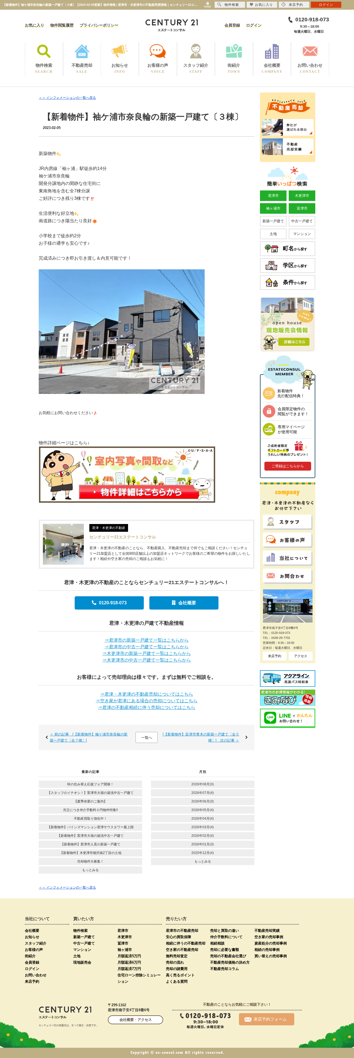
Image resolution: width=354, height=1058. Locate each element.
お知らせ (32, 937)
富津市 (302, 208)
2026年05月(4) (202, 810)
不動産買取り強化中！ (90, 818)
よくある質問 (177, 981)
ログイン (254, 25)
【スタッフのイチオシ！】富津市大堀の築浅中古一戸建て (90, 793)
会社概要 (187, 602)
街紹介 (30, 956)
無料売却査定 (177, 956)
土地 (273, 234)
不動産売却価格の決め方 (230, 962)
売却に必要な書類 (224, 950)
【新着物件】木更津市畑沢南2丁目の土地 (90, 853)
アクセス (300, 656)
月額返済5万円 (129, 956)
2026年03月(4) (202, 827)
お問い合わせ (35, 975)
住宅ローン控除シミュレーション (139, 978)
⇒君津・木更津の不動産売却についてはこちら (146, 694)
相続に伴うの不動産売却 (185, 943)
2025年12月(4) (202, 853)
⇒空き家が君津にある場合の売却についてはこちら (146, 700)
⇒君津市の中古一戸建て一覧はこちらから (147, 646)
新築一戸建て (273, 221)
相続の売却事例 (267, 950)
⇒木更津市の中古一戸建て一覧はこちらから (146, 660)
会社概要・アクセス (135, 1020)
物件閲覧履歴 (62, 25)
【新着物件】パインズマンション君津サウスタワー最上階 (90, 827)
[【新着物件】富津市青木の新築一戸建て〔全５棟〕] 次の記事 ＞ (201, 737)
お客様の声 (34, 950)
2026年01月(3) (202, 844)
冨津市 (123, 943)
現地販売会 (82, 962)
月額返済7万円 (129, 969)
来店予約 (274, 656)
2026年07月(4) (202, 793)
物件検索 (80, 930)
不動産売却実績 (267, 930)
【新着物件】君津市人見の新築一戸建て (90, 844)
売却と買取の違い (224, 930)
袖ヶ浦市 (273, 208)
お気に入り (34, 25)
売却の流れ (175, 962)
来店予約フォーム (270, 1019)
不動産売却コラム (224, 969)
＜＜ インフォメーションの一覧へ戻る (67, 98)
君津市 (273, 195)
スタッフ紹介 (35, 943)
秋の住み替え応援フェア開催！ (90, 784)
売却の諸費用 (177, 969)
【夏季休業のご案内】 (90, 801)
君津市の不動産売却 (182, 930)
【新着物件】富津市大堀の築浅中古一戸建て (90, 836)
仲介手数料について (226, 937)
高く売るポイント (180, 975)
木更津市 (302, 195)
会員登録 (232, 25)
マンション (302, 234)
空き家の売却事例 (268, 937)
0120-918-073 (113, 602)
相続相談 (217, 943)
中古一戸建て (302, 221)
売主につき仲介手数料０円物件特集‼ (90, 810)
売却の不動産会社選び (228, 956)
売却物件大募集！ (90, 861)
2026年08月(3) (202, 784)
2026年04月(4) (202, 818)
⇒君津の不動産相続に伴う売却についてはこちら (146, 707)
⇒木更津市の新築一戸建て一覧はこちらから (146, 653)
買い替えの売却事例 (270, 956)
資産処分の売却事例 (270, 943)
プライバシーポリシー (99, 25)
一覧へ (146, 738)
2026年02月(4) (202, 836)
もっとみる (90, 870)
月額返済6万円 (129, 962)
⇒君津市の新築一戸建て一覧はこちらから (147, 640)
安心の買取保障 (178, 937)
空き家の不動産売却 (182, 950)
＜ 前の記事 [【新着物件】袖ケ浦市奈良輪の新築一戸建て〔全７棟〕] (88, 737)
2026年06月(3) (202, 801)
